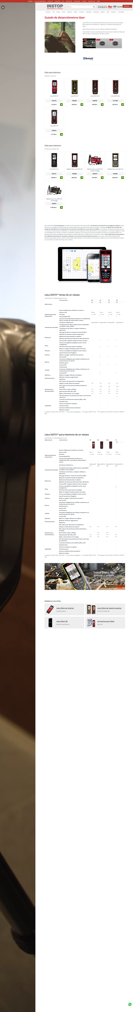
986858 (95, 101)
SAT (63, 1)
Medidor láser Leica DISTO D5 (75, 169)
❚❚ (3, 7)
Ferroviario (81, 12)
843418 (54, 101)
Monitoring (96, 12)
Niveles (75, 12)
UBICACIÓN (57, 1)
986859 (74, 101)
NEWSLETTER (69, 1)
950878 (54, 203)
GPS (53, 12)
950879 (95, 174)
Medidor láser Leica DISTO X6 (115, 169)
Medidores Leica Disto (53, 601)
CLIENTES (84, 1)
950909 (115, 174)
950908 (74, 174)
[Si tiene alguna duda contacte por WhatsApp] (130, 1004)
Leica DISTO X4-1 (54, 169)
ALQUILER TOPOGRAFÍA (40, 1)
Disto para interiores (53, 72)
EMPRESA (30, 1)
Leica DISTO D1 (54, 96)
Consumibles (121, 12)
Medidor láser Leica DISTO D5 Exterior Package (95, 170)
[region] (85, 355)
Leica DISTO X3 (54, 126)
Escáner (58, 12)
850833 (54, 130)
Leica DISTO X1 (75, 96)
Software (103, 12)
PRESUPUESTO (91, 1)
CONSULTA (50, 1)
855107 (54, 174)
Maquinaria (88, 12)
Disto (108, 12)
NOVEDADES (77, 1)
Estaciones (48, 12)
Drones (63, 12)
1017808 (115, 101)
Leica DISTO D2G (115, 96)
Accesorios (113, 12)
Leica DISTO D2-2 (95, 96)
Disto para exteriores (53, 146)
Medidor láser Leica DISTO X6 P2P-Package (54, 199)
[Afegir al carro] (61, 104)
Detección (69, 12)
